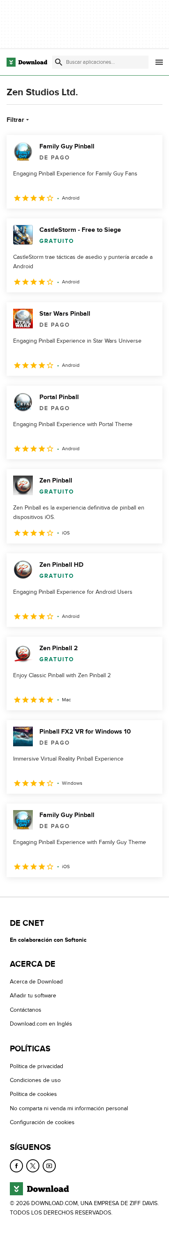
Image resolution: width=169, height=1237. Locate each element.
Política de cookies (33, 1094)
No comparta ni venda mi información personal (69, 1108)
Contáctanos (25, 1009)
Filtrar (15, 120)
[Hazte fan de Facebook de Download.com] (16, 1165)
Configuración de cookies (42, 1122)
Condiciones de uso (35, 1080)
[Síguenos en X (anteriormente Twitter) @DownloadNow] (32, 1165)
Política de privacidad (36, 1065)
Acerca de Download (36, 981)
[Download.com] (27, 62)
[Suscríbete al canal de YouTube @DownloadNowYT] (49, 1165)
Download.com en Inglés (41, 1023)
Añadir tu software (33, 995)
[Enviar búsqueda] (58, 62)
